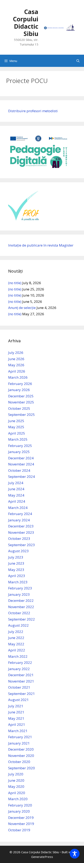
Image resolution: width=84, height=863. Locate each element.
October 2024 (19, 470)
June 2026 (16, 359)
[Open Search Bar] (78, 61)
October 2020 (19, 761)
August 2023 (18, 551)
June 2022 (16, 637)
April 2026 (16, 371)
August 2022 (18, 625)
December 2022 (21, 600)
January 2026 (19, 389)
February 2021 (20, 737)
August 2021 (18, 699)
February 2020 (20, 805)
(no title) (14, 282)
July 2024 (15, 482)
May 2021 (16, 718)
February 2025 (20, 445)
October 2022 (19, 613)
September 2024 (21, 476)
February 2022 (20, 662)
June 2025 (16, 420)
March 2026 (18, 377)
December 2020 (21, 749)
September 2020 (21, 768)
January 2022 (19, 668)
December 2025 (21, 396)
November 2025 (21, 402)
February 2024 (20, 513)
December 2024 (21, 458)
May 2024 (16, 495)
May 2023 (16, 569)
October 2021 (19, 687)
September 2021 (21, 693)
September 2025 (21, 414)
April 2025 (16, 433)
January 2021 (19, 743)
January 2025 (19, 451)
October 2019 (19, 830)
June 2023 (16, 563)
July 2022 (15, 631)
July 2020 (15, 774)
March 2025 (18, 439)
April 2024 (16, 501)
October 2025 (19, 408)
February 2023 (20, 588)
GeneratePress (42, 857)
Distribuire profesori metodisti (33, 111)
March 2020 (18, 799)
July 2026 (15, 352)
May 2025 (16, 427)
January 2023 (19, 594)
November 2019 (21, 823)
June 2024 (16, 489)
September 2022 (21, 619)
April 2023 (16, 575)
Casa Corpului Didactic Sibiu (25, 23)
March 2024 (18, 507)
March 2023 (18, 582)
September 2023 (21, 544)
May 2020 (16, 786)
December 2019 (21, 817)
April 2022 (16, 650)
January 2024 (19, 520)
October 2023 (19, 538)
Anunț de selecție (22, 307)
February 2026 (20, 383)
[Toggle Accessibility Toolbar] (74, 853)
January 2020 (19, 811)
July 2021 (15, 706)
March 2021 (18, 730)
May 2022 (16, 644)
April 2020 (16, 792)
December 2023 (21, 526)
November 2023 (21, 532)
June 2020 (16, 780)
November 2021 (21, 681)
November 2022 (21, 606)
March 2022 (18, 656)
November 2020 (21, 755)
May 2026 (16, 365)
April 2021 (16, 724)
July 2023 (15, 557)
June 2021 (16, 712)
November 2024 (21, 464)
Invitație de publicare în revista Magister (40, 245)
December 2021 (21, 675)
